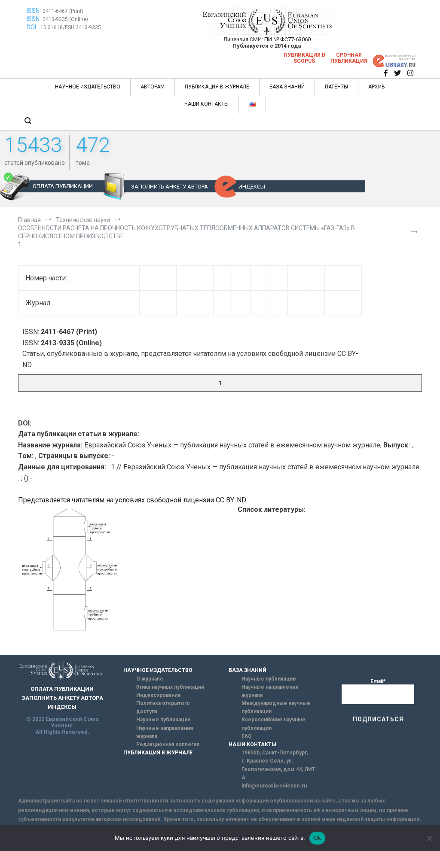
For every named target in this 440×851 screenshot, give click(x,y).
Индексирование (158, 695)
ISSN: (34, 10)
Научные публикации (163, 720)
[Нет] (429, 838)
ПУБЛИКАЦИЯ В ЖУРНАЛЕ (217, 87)
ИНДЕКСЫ (251, 186)
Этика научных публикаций (170, 687)
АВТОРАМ (153, 87)
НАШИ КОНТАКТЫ (206, 104)
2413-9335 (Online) (65, 19)
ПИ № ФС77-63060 (287, 39)
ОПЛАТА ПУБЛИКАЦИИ (63, 186)
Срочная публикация (348, 58)
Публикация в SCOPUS (304, 58)
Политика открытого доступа (163, 707)
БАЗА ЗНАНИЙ (287, 87)
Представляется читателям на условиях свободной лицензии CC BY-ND (132, 500)
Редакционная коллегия (167, 745)
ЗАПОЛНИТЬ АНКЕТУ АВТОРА (169, 186)
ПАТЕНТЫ (336, 87)
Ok (317, 837)
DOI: (33, 27)
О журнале (149, 679)
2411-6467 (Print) (63, 11)
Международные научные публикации (275, 707)
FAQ (246, 736)
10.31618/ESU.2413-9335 (70, 27)
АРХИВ (376, 87)
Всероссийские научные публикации (273, 724)
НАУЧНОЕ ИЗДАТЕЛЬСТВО (87, 87)
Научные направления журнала (164, 732)
